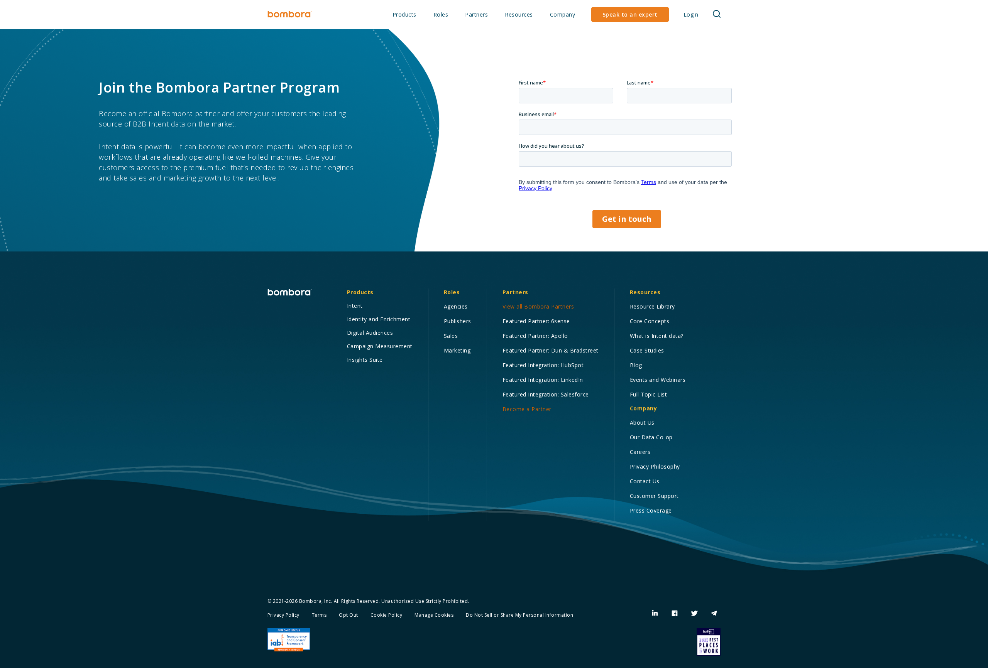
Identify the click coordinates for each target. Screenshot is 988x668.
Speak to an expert (630, 14)
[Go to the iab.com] (288, 640)
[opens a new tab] (655, 613)
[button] (404, 15)
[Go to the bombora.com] (289, 14)
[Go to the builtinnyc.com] (709, 642)
